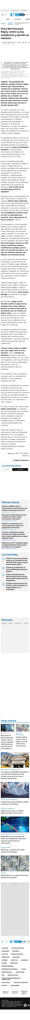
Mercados (5, 957)
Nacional (24, 960)
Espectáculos (7, 972)
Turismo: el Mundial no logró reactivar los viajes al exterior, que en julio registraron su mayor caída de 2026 (15, 535)
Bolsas (11, 623)
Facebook (6, 941)
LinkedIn (15, 941)
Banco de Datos (17, 954)
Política (5, 954)
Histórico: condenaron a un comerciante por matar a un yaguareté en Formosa (13, 525)
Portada (5, 948)
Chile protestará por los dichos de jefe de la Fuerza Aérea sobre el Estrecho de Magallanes (17, 577)
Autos (23, 969)
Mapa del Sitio (13, 975)
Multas (4, 985)
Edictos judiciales (21, 982)
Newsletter (25, 941)
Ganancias (24, 10)
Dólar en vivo (15, 10)
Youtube (19, 941)
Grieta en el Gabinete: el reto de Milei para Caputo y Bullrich (16, 569)
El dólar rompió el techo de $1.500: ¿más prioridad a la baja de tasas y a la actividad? (16, 586)
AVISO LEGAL (6, 982)
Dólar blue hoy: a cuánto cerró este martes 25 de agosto (14, 876)
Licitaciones (14, 985)
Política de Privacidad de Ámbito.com (11, 978)
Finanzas (15, 951)
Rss (3, 975)
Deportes (14, 963)
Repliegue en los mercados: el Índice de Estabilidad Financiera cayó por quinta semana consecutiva (13, 839)
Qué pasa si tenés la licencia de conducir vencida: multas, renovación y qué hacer (14, 517)
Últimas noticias (18, 948)
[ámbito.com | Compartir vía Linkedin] (23, 42)
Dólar (8, 19)
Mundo (4, 963)
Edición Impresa (7, 966)
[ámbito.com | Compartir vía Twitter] (21, 42)
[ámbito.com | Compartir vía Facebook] (19, 42)
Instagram (11, 941)
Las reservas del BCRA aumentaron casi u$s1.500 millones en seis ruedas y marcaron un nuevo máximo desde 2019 (15, 775)
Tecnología (19, 972)
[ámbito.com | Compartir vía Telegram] (25, 42)
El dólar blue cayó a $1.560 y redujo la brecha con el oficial (14, 803)
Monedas (4, 623)
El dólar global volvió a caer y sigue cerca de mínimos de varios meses (21, 741)
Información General (10, 969)
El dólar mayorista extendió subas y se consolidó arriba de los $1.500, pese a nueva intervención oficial (17, 561)
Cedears (26, 623)
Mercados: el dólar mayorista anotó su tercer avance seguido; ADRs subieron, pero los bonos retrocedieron (7, 742)
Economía (18, 19)
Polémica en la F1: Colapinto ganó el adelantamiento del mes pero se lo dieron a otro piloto (15, 545)
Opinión (4, 960)
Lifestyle (14, 960)
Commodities (18, 623)
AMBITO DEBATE (24, 992)
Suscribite (20, 469)
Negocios (16, 957)
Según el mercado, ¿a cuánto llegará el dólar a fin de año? (12, 812)
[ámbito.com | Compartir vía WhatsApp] (17, 42)
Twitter (2, 941)
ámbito (3, 23)
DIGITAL (5, 992)
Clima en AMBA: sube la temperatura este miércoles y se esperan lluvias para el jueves (14, 508)
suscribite (22, 14)
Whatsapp (24, 941)
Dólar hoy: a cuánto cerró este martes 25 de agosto (12, 851)
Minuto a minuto (6, 733)
